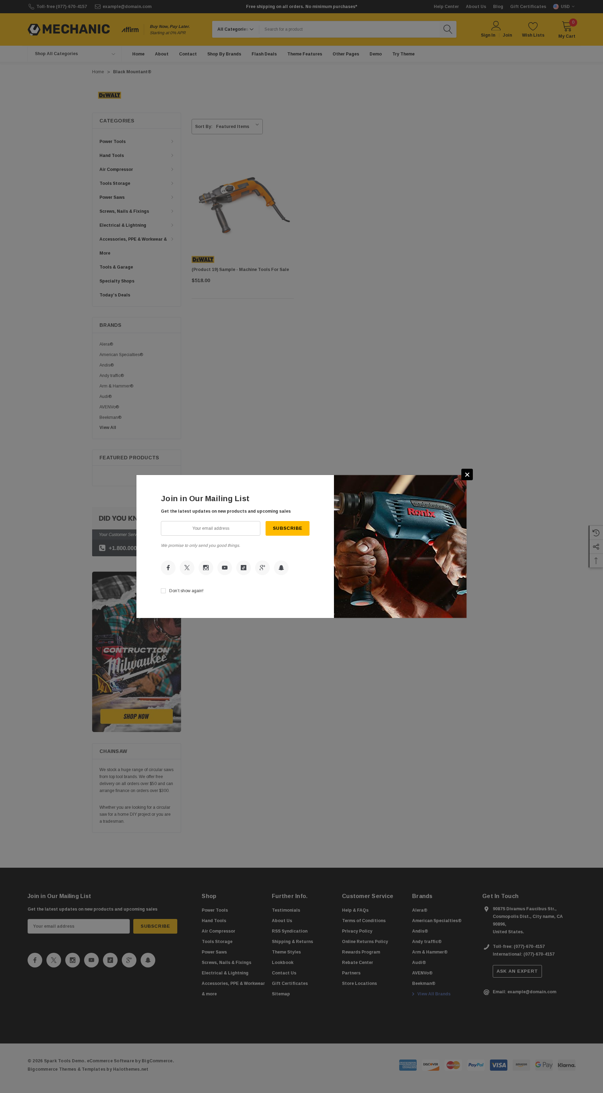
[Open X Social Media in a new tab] (187, 567)
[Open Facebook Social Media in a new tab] (168, 567)
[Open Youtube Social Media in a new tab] (224, 567)
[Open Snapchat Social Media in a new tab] (281, 567)
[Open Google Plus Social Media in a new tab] (262, 567)
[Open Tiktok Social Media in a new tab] (243, 567)
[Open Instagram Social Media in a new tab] (206, 567)
